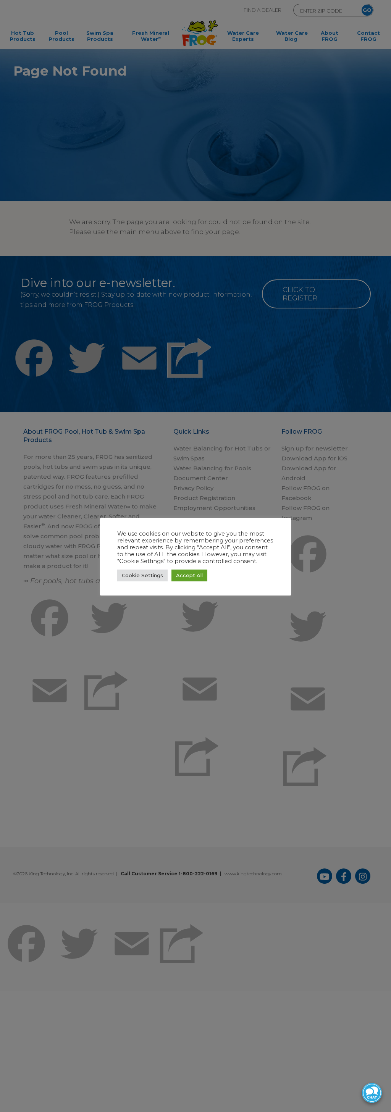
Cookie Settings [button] (142, 575)
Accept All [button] (189, 575)
